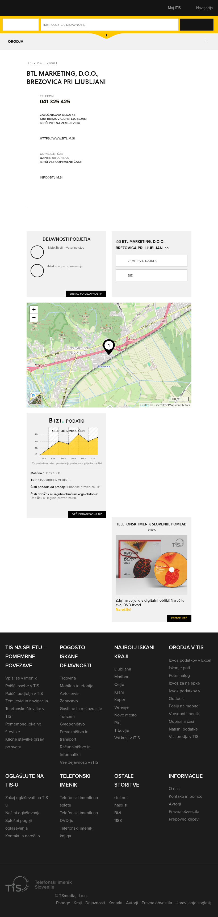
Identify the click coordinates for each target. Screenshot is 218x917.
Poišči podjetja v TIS (24, 693)
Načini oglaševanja (22, 813)
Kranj (119, 692)
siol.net (121, 798)
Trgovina (68, 678)
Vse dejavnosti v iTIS (79, 762)
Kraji (78, 903)
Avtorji (175, 804)
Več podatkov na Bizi (87, 514)
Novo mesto (125, 715)
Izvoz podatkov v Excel (190, 660)
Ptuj (117, 723)
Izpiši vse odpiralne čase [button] (61, 162)
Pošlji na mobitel (184, 706)
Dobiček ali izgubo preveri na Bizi (54, 497)
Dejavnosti (95, 903)
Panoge (63, 903)
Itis (29, 62)
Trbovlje (121, 730)
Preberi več (179, 618)
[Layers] (35, 398)
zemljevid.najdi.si (142, 260)
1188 (118, 820)
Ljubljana (122, 669)
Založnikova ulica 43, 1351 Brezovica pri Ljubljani (63, 117)
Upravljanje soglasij (193, 903)
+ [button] (34, 309)
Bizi (130, 275)
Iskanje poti (179, 668)
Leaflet (144, 405)
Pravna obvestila (184, 811)
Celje (119, 684)
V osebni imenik (184, 714)
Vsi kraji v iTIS (127, 738)
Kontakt (115, 903)
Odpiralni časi (181, 721)
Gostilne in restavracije (81, 709)
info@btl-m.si (51, 177)
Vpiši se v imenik (21, 678)
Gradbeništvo (72, 724)
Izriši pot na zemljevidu (60, 123)
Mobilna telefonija (76, 686)
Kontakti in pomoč (185, 796)
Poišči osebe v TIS (22, 686)
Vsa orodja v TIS (183, 736)
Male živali (46, 62)
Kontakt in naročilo (22, 836)
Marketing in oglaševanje (65, 266)
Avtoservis (69, 693)
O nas (174, 789)
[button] (15, 8)
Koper (119, 700)
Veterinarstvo (75, 247)
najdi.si (120, 805)
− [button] (34, 317)
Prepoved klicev (184, 819)
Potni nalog (179, 675)
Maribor (121, 677)
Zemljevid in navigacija (26, 701)
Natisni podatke (183, 729)
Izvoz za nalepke (184, 683)
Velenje (121, 707)
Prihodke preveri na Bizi (83, 487)
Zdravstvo (69, 701)
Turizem (67, 716)
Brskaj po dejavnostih (86, 294)
